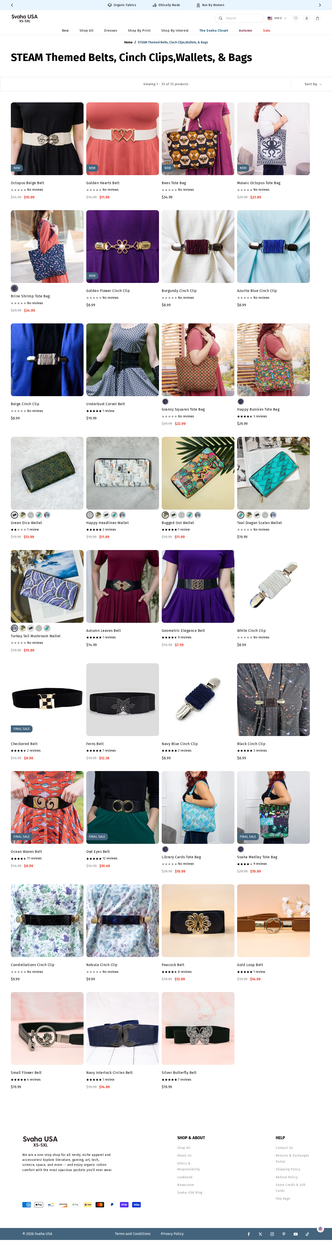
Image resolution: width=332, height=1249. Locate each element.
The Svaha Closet (213, 30)
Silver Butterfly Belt (179, 1072)
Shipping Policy (288, 1169)
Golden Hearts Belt (102, 183)
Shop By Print (139, 30)
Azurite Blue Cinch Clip (257, 291)
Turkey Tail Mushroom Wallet (36, 636)
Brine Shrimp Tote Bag (30, 296)
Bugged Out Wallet (178, 523)
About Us (184, 1155)
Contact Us (284, 1148)
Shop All (86, 30)
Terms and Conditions (132, 1234)
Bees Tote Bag (174, 183)
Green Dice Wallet (26, 523)
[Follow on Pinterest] (284, 1234)
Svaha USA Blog (189, 1193)
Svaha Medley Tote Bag (257, 857)
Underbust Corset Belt (105, 404)
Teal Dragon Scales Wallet (259, 523)
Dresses (110, 30)
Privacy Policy (172, 1234)
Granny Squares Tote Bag (183, 409)
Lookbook (184, 1177)
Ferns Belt (95, 744)
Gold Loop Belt (250, 965)
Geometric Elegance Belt (183, 630)
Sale (266, 30)
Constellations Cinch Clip (33, 965)
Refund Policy (287, 1177)
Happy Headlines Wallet (107, 523)
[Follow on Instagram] (272, 1234)
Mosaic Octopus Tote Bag (259, 183)
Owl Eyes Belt (98, 851)
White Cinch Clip (251, 630)
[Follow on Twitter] (260, 1234)
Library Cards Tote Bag (181, 857)
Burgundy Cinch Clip (179, 291)
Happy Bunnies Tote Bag (258, 409)
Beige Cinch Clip (25, 404)
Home (128, 42)
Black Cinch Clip (251, 744)
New (65, 30)
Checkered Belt (24, 744)
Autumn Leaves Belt (103, 630)
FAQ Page (283, 1199)
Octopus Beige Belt (27, 183)
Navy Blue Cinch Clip (180, 744)
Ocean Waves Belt (26, 851)
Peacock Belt (173, 965)
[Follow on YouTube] (295, 1234)
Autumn (245, 30)
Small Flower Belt (26, 1072)
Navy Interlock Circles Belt (109, 1072)
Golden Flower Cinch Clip (108, 291)
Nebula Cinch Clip (102, 965)
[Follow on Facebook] (248, 1234)
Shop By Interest (175, 30)
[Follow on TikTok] (307, 1234)
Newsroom (185, 1185)
